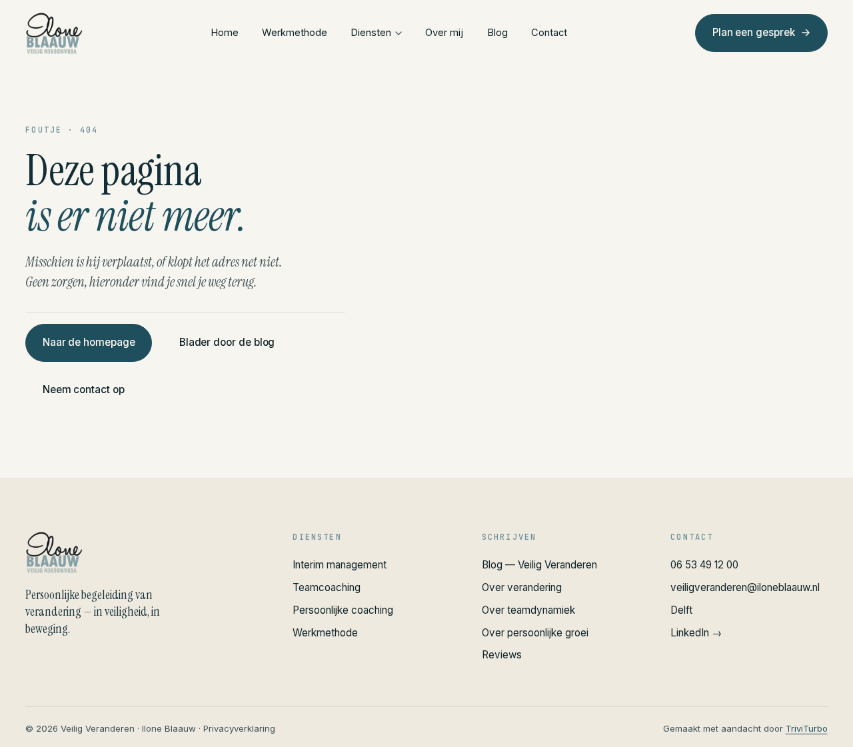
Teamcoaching (327, 587)
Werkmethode (294, 33)
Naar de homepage (89, 342)
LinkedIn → (696, 632)
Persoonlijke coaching (343, 610)
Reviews (502, 654)
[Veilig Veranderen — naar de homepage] (53, 33)
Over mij (444, 33)
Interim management (340, 564)
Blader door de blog (227, 342)
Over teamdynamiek (528, 610)
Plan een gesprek (753, 32)
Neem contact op (84, 389)
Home (225, 33)
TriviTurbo (807, 728)
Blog (497, 33)
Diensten (371, 33)
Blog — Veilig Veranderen (539, 564)
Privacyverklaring (239, 728)
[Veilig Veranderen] (143, 552)
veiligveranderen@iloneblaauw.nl (745, 587)
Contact (549, 33)
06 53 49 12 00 (704, 564)
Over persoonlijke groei (535, 632)
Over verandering (522, 587)
